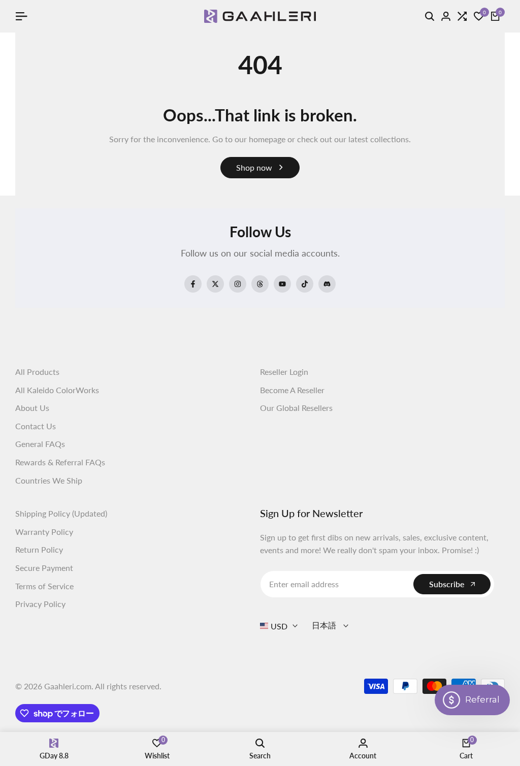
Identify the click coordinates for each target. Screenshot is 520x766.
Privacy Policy (40, 604)
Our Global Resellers (296, 407)
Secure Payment (44, 567)
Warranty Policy (44, 531)
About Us (32, 407)
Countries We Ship (48, 480)
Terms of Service (44, 586)
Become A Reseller (292, 390)
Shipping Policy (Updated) (61, 513)
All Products (37, 371)
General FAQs (40, 444)
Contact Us (35, 426)
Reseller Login (284, 371)
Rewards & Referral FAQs (60, 462)
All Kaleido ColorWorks (57, 390)
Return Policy (39, 549)
